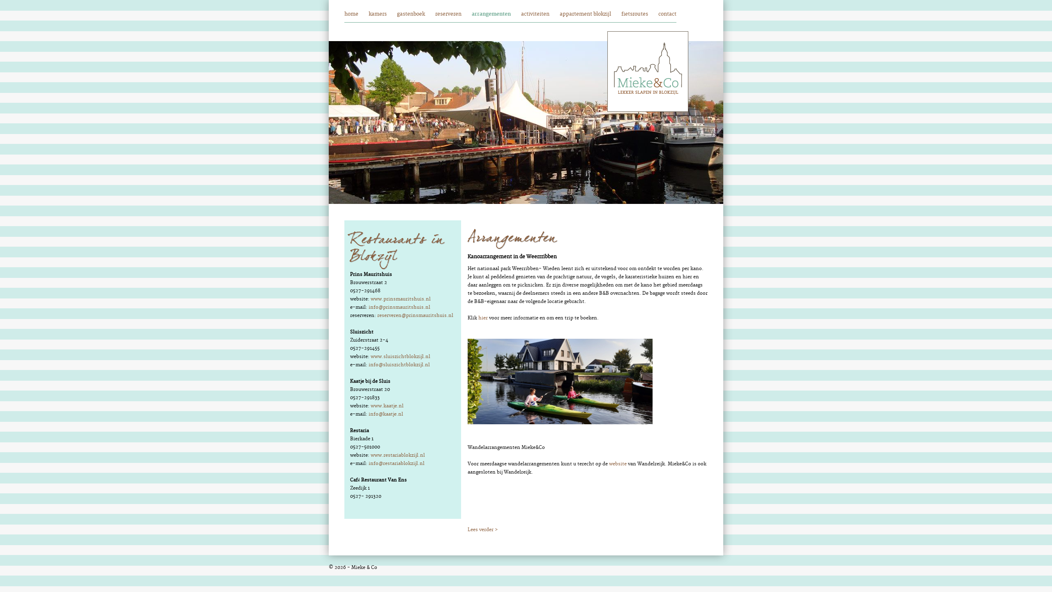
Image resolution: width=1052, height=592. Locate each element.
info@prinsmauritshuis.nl (399, 307)
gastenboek (411, 14)
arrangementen (491, 14)
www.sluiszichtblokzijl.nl (400, 356)
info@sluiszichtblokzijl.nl (399, 365)
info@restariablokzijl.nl (396, 463)
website (618, 464)
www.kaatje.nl (387, 406)
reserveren (448, 14)
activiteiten (535, 14)
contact (667, 14)
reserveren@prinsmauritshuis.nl (415, 315)
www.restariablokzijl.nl (398, 455)
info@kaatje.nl (386, 414)
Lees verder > (483, 529)
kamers (378, 14)
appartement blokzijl (585, 14)
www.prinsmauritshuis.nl (401, 299)
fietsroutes (634, 14)
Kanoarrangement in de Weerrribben (512, 256)
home (351, 14)
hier (483, 318)
